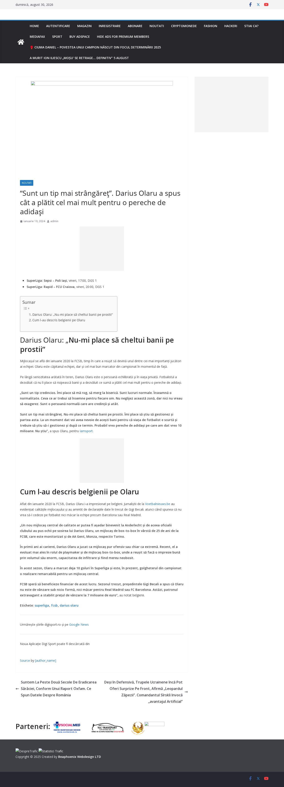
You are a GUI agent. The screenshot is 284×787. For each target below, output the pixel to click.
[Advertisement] (102, 248)
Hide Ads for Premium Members (123, 36)
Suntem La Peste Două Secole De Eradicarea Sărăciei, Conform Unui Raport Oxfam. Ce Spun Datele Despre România (59, 688)
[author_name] (45, 660)
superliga (42, 605)
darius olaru (69, 605)
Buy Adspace (79, 36)
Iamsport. (86, 431)
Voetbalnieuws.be (157, 504)
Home (34, 26)
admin (54, 221)
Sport (57, 36)
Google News (79, 624)
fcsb (54, 605)
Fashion (210, 26)
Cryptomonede (184, 26)
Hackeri (230, 26)
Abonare (135, 26)
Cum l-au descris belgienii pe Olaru (58, 320)
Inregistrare (110, 26)
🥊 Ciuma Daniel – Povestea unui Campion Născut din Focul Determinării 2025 (95, 47)
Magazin (84, 26)
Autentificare (58, 26)
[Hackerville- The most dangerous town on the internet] (21, 42)
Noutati (157, 26)
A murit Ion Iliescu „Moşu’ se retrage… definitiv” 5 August (79, 58)
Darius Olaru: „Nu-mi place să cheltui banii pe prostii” (72, 314)
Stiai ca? (251, 26)
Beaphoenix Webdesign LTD (79, 757)
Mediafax (37, 36)
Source (25, 660)
